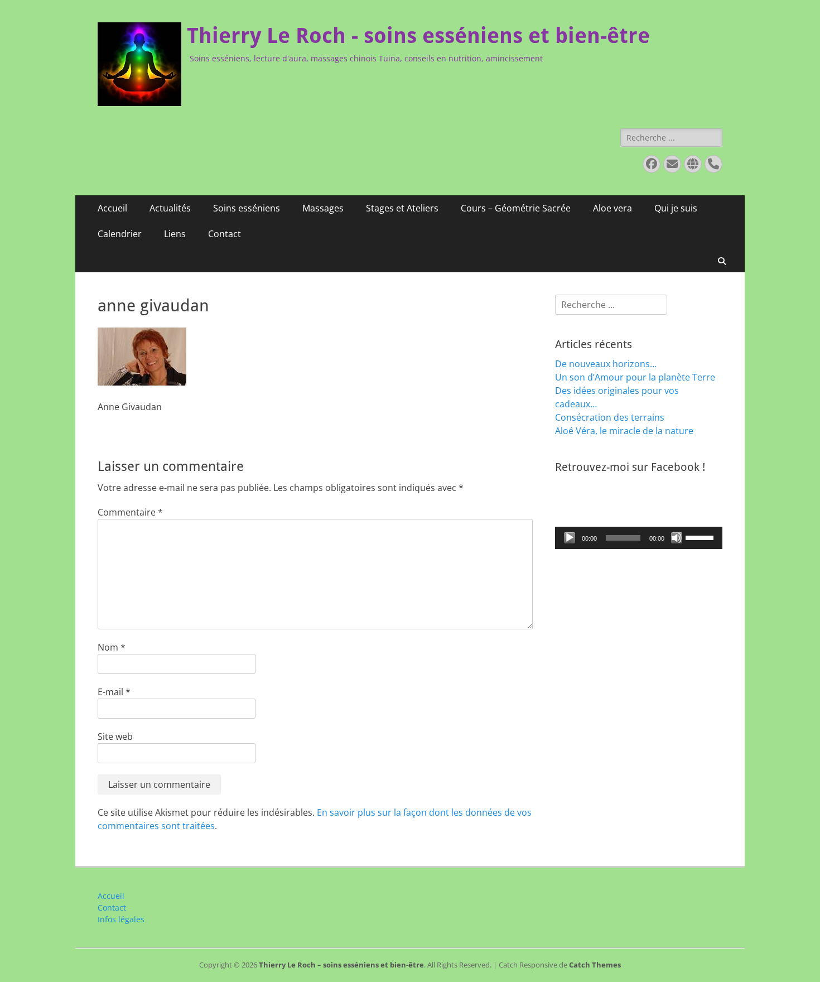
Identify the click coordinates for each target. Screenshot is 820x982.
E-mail (114, 692)
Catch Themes (595, 965)
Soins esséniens (246, 208)
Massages (323, 208)
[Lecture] (569, 537)
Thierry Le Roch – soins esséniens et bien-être (341, 965)
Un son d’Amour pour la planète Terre (635, 377)
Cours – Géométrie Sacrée (516, 208)
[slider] (701, 537)
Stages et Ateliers (402, 208)
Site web (115, 736)
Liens (175, 234)
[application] (638, 538)
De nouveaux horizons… (606, 364)
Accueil (112, 208)
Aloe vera (612, 208)
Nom (112, 647)
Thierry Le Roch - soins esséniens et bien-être (418, 35)
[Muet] (676, 537)
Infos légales (121, 919)
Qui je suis (675, 208)
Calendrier (120, 234)
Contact (224, 234)
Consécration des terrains (609, 417)
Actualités (170, 208)
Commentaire (130, 512)
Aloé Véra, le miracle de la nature (624, 431)
